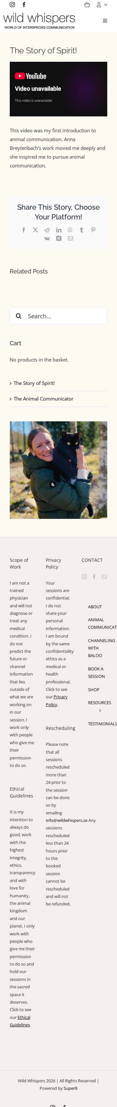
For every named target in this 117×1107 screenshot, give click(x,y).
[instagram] (12, 4)
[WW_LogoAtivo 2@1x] (39, 15)
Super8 (70, 1088)
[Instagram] (84, 576)
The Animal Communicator (43, 398)
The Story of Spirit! (34, 383)
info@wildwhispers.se (66, 820)
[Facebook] (94, 576)
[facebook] (24, 4)
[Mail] (104, 576)
